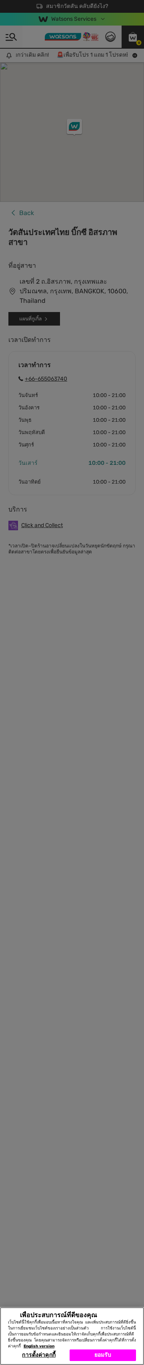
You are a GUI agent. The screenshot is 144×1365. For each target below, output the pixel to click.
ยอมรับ (103, 1354)
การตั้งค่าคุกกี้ (38, 1354)
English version (39, 1346)
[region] (72, 1336)
